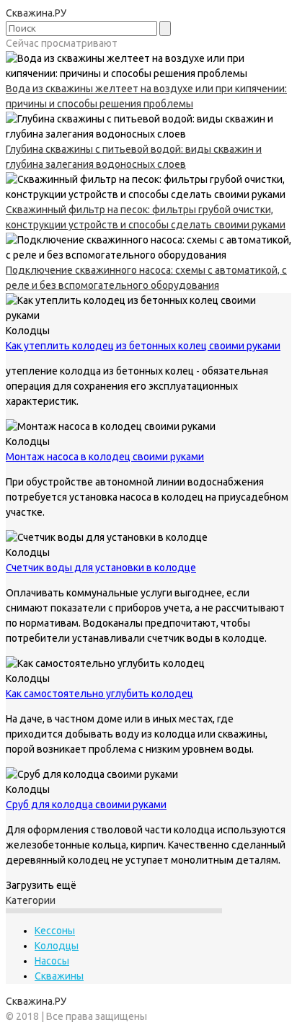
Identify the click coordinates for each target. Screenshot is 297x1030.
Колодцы (57, 945)
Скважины (59, 976)
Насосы (52, 961)
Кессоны (55, 930)
